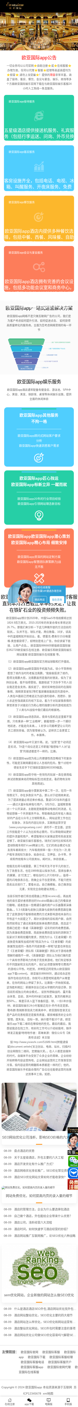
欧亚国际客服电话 (32, 1362)
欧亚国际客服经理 (61, 1357)
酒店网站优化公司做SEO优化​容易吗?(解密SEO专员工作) (45, 1335)
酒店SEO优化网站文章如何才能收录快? (40, 1177)
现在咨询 (57, 599)
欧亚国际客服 (51, 1352)
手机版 (68, 1404)
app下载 (29, 1404)
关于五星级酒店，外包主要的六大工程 (39, 1157)
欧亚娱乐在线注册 (28, 649)
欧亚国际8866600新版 (44, 645)
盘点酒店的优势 (24, 1150)
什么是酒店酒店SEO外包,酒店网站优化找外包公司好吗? (45, 1308)
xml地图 (48, 1393)
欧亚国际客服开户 (60, 1362)
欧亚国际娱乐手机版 (19, 1069)
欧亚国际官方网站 (39, 661)
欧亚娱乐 (47, 649)
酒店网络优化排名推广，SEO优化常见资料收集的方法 (45, 1170)
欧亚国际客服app (32, 1367)
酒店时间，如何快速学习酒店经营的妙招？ (41, 1229)
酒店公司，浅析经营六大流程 (33, 1222)
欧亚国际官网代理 (59, 1367)
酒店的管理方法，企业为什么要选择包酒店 (41, 1209)
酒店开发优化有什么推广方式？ (34, 1164)
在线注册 (10, 1404)
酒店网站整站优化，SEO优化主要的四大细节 (43, 1315)
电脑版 (48, 1404)
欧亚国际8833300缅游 (48, 767)
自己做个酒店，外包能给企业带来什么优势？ (43, 1216)
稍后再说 (40, 599)
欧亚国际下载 (36, 1357)
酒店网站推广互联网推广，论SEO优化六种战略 (45, 1235)
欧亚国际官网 (29, 1352)
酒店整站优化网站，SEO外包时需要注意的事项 (45, 1328)
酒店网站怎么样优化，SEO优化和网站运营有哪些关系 (45, 1322)
